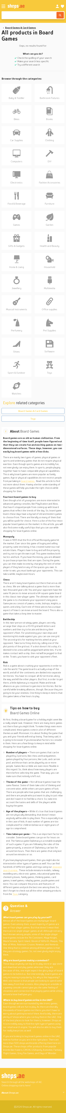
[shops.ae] (28, 6)
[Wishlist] (62, 6)
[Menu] (3, 6)
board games (28, 481)
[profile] (57, 6)
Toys (33, 418)
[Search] (60, 15)
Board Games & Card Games (20, 27)
